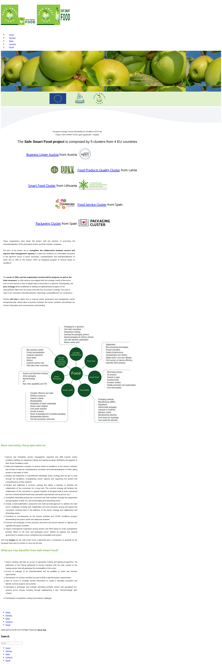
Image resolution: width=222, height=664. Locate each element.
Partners (12, 38)
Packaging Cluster (48, 224)
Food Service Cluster (91, 205)
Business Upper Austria (42, 155)
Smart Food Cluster (42, 186)
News (11, 41)
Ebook (11, 47)
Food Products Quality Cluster (98, 170)
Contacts (12, 44)
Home (11, 34)
